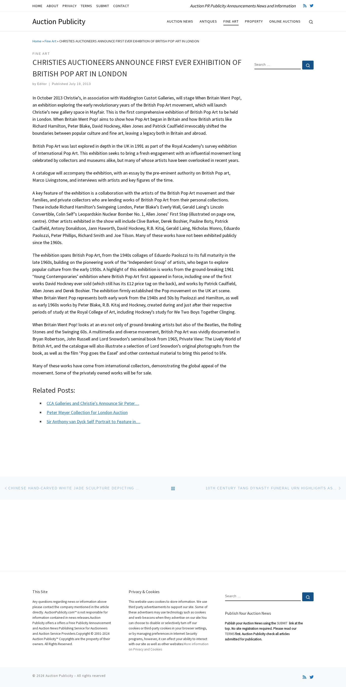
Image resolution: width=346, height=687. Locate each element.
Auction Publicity (59, 676)
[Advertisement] (284, 155)
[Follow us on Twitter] (312, 6)
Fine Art (50, 41)
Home (37, 41)
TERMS (230, 634)
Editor (42, 84)
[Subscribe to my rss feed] (304, 6)
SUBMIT (282, 623)
